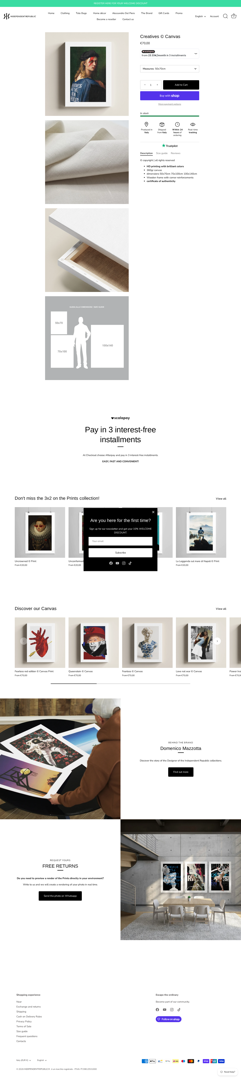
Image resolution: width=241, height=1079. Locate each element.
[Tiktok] (130, 563)
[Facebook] (111, 563)
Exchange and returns (28, 1006)
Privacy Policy (24, 1021)
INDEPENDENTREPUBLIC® (37, 1069)
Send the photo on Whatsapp (60, 896)
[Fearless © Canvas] (147, 642)
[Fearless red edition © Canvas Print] (40, 642)
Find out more (180, 772)
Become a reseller (106, 19)
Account (214, 16)
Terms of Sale (23, 1026)
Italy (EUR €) (22, 1060)
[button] (23, 641)
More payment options (169, 104)
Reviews (175, 153)
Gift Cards (164, 13)
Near (19, 1001)
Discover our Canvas (36, 608)
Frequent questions (26, 1036)
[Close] (153, 512)
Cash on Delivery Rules (29, 1016)
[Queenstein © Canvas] (94, 642)
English (199, 16)
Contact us (128, 19)
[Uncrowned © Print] (40, 532)
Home (51, 13)
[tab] (148, 153)
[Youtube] (117, 563)
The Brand (146, 13)
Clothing (65, 13)
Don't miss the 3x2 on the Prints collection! (57, 498)
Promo (179, 13)
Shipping (21, 1011)
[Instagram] (123, 563)
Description (146, 153)
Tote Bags (81, 13)
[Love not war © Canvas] (201, 642)
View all (221, 499)
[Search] (225, 16)
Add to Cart (181, 84)
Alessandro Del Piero (123, 13)
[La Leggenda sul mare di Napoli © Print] (201, 532)
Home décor (99, 13)
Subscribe (120, 552)
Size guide (162, 153)
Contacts (21, 1041)
